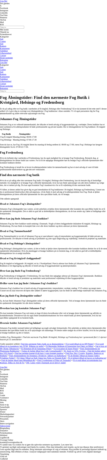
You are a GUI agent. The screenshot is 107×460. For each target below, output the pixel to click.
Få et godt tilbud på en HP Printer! (80, 344)
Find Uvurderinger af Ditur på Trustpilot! (54, 360)
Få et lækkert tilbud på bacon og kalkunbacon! (87, 358)
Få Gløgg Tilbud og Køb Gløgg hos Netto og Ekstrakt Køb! (41, 358)
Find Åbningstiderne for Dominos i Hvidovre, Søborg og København (37, 356)
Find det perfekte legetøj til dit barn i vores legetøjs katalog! (39, 353)
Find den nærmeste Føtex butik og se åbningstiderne (42, 344)
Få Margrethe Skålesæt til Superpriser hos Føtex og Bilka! (69, 346)
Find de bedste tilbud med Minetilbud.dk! (18, 360)
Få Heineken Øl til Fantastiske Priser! (36, 349)
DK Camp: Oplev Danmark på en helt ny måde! (46, 363)
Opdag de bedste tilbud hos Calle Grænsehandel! (41, 351)
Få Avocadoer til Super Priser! (66, 349)
